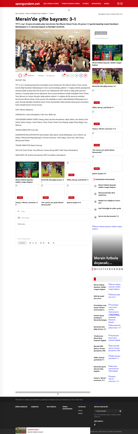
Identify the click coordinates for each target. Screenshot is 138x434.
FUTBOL (86, 3)
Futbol (51, 13)
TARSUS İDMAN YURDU (71, 3)
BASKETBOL (96, 3)
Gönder (22, 243)
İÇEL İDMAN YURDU (51, 3)
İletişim (80, 413)
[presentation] (95, 269)
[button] (92, 269)
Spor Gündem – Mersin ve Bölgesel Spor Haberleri (31, 13)
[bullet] (43, 243)
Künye (80, 410)
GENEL (106, 3)
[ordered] (40, 243)
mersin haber (88, 400)
